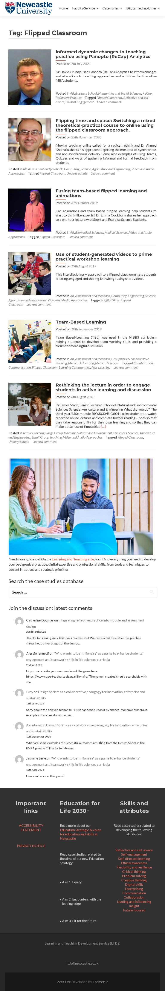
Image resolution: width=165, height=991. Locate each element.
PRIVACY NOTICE (31, 846)
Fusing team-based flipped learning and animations (101, 193)
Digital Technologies (141, 8)
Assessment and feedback (45, 169)
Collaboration (143, 363)
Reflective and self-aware (134, 850)
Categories (110, 8)
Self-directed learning (134, 858)
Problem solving (134, 876)
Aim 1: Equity (72, 882)
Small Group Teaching (47, 437)
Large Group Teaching (60, 433)
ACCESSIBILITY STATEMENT (31, 827)
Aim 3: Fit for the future (79, 921)
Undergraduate (77, 173)
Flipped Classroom (109, 97)
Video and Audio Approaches (67, 300)
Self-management (134, 854)
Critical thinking (134, 871)
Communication (19, 367)
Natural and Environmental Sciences (102, 433)
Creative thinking (134, 880)
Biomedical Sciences (89, 232)
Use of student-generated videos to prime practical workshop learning (104, 257)
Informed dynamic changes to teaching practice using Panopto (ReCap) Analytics (103, 54)
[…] (103, 426)
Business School (86, 93)
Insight (134, 906)
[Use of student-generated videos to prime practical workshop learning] (29, 273)
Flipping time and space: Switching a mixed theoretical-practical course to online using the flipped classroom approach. (105, 125)
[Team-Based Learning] (29, 341)
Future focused (134, 910)
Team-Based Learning (81, 322)
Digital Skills (110, 300)
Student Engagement (80, 102)
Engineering (136, 296)
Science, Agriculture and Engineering (105, 169)
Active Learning (33, 433)
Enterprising (134, 889)
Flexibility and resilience (134, 867)
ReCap (147, 93)
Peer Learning (100, 367)
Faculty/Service (83, 8)
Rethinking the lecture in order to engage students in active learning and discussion (103, 387)
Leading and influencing (134, 901)
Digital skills (134, 884)
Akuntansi (33, 725)
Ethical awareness (134, 863)
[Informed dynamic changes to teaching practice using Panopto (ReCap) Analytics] (29, 77)
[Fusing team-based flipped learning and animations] (29, 209)
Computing (71, 169)
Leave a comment (109, 102)
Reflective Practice (68, 97)
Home (63, 8)
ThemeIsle (100, 982)
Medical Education (81, 363)
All (72, 93)
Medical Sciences (116, 232)
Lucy (29, 692)
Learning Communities (74, 367)
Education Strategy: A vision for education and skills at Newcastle (80, 834)
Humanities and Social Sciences (119, 93)
